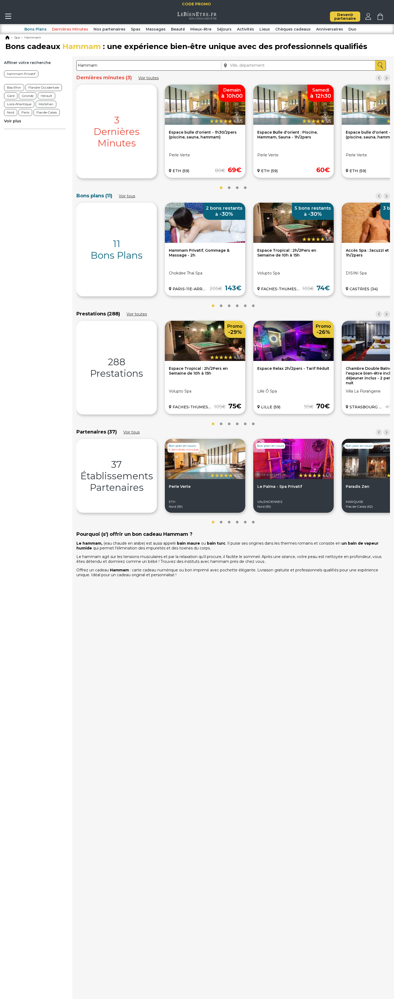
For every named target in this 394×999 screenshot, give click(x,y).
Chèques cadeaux (293, 29)
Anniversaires (329, 29)
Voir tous (127, 196)
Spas (135, 29)
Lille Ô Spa (267, 391)
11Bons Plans (117, 249)
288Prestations (116, 367)
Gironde (28, 96)
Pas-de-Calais (46, 112)
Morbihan (46, 104)
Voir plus (12, 121)
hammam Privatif (21, 74)
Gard (10, 96)
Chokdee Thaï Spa (185, 273)
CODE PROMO (201, 4)
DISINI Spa (356, 273)
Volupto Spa (268, 273)
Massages (156, 29)
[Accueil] (7, 38)
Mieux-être (200, 29)
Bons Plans (35, 29)
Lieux (264, 29)
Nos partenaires (109, 29)
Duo (352, 29)
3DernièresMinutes (117, 131)
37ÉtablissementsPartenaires (116, 476)
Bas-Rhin (14, 87)
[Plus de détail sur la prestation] (293, 359)
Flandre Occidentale (43, 87)
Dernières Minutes (70, 29)
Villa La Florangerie (363, 391)
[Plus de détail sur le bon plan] (205, 241)
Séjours (224, 29)
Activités (245, 29)
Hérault (46, 96)
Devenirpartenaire (345, 16)
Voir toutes (148, 78)
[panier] (380, 18)
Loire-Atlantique (19, 104)
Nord (10, 112)
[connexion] (368, 18)
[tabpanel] (116, 131)
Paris (25, 112)
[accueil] (197, 18)
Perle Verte (179, 155)
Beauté (178, 29)
